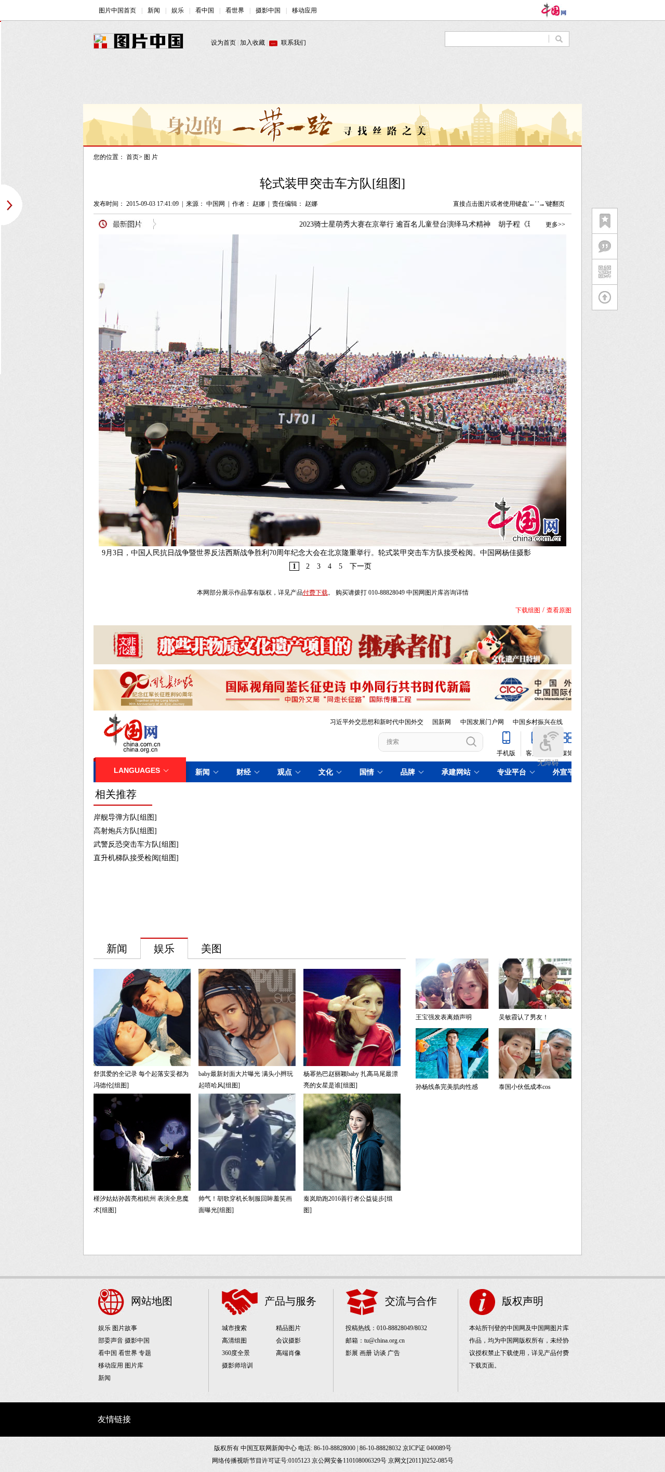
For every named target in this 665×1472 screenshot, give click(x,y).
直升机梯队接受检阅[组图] (136, 858)
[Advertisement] (332, 80)
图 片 (151, 157)
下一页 (360, 566)
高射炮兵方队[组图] (125, 831)
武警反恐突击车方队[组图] (136, 844)
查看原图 (559, 610)
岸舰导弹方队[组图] (125, 817)
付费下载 (315, 592)
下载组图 (527, 610)
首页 (132, 157)
